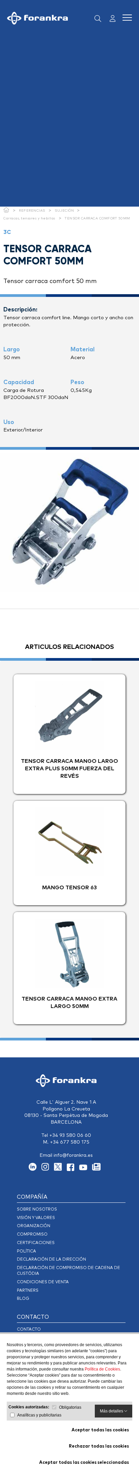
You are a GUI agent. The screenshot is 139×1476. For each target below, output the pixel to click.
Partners (27, 1291)
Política (26, 1251)
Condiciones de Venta (43, 1282)
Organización (33, 1226)
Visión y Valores (36, 1218)
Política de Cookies (102, 1369)
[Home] (6, 210)
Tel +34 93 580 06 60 (66, 1135)
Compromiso (32, 1235)
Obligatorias (70, 1407)
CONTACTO (33, 1317)
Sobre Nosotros (37, 1210)
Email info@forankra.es (66, 1155)
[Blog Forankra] (98, 1169)
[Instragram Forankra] (47, 1169)
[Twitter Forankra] (60, 1169)
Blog (23, 1299)
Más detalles (112, 1411)
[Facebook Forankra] (73, 1169)
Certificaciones (36, 1243)
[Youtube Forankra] (85, 1169)
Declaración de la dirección (51, 1260)
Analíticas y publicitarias (39, 1415)
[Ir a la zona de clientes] (110, 19)
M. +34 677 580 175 (66, 1142)
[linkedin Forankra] (34, 1169)
